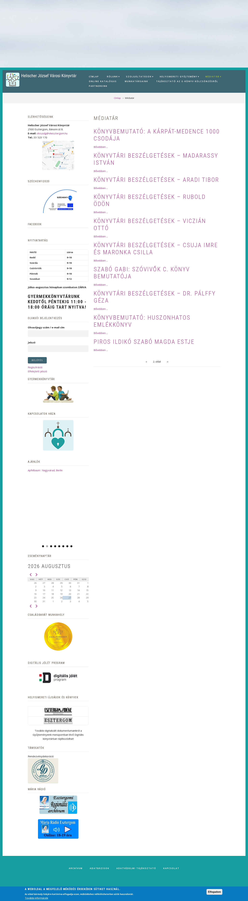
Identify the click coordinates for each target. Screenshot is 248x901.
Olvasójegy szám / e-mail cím (46, 327)
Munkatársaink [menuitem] (136, 81)
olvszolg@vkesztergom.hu (52, 133)
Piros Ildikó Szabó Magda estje (144, 341)
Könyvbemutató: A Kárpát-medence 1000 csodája (157, 135)
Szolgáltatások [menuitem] (137, 77)
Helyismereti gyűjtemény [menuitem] (177, 77)
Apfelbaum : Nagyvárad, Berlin (45, 470)
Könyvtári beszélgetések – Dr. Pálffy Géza (155, 297)
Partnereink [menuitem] (98, 86)
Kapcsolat (171, 868)
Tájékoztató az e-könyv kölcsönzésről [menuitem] (187, 81)
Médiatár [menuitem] (211, 77)
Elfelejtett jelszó (37, 371)
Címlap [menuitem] (94, 76)
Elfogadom (214, 891)
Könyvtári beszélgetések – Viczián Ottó (150, 225)
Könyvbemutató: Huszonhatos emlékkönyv (142, 321)
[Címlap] (12, 79)
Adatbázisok (99, 868)
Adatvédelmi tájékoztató (136, 868)
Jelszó (31, 342)
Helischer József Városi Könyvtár (48, 75)
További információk (36, 898)
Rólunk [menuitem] (111, 77)
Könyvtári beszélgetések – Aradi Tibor (156, 179)
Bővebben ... (101, 146)
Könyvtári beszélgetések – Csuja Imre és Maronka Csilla (156, 249)
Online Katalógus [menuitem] (103, 81)
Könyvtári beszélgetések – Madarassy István (156, 159)
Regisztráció (35, 367)
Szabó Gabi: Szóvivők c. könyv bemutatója (142, 273)
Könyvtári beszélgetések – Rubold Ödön (150, 200)
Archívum (76, 868)
